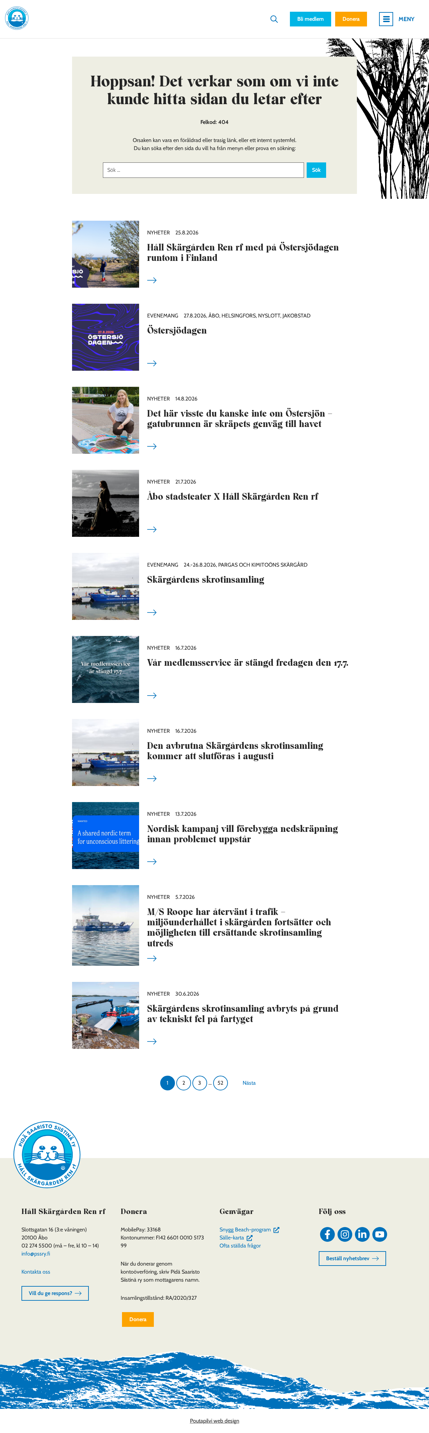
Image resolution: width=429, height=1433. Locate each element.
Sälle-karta (237, 1237)
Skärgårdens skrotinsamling (205, 579)
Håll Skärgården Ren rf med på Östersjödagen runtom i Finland (243, 252)
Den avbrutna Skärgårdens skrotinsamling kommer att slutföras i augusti (235, 750)
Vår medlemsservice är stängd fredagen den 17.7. (247, 662)
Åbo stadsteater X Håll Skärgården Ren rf (232, 496)
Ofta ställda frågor (240, 1245)
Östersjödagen (177, 330)
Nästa (249, 1083)
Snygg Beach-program (251, 1229)
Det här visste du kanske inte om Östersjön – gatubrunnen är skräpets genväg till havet (239, 418)
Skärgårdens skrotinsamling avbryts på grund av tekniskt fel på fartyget (243, 1013)
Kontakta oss (35, 1272)
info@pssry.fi (35, 1253)
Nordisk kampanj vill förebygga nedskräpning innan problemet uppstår (242, 833)
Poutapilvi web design (214, 1421)
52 (220, 1083)
